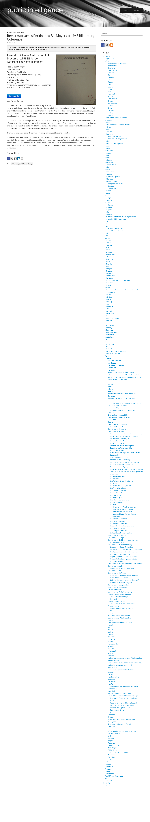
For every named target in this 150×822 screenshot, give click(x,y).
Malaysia (108, 264)
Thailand (108, 349)
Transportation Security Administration (124, 559)
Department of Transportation (118, 585)
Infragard (113, 599)
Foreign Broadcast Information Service (124, 410)
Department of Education (117, 535)
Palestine (108, 297)
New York (111, 684)
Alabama (111, 384)
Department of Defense (116, 431)
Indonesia (108, 214)
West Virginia (112, 748)
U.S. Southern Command (118, 523)
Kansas (110, 634)
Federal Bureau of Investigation (119, 597)
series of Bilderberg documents (41, 47)
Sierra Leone (112, 103)
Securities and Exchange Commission (121, 724)
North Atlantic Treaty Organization (117, 280)
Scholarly (108, 327)
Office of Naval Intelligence (122, 512)
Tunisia (110, 113)
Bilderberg (15, 164)
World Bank (109, 773)
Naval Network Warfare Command (124, 507)
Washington (112, 743)
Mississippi (112, 651)
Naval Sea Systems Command (122, 509)
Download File (14, 96)
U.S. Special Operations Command (122, 526)
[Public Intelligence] (35, 10)
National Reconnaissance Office (121, 464)
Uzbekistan (109, 762)
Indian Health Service (117, 542)
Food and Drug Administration (119, 615)
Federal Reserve (113, 606)
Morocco (111, 96)
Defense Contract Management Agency (124, 436)
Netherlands (109, 273)
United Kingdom (111, 363)
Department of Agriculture (117, 424)
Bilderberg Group (26, 164)
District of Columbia (115, 589)
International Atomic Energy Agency (121, 372)
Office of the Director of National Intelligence (124, 696)
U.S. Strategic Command (118, 528)
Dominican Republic (112, 176)
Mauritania (112, 94)
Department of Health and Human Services (123, 540)
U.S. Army (113, 483)
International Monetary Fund (115, 219)
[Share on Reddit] (15, 158)
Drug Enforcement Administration (122, 568)
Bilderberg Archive (15, 32)
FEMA (110, 611)
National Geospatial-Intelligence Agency (124, 462)
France (107, 193)
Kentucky (111, 637)
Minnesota (111, 648)
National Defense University (120, 460)
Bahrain (108, 122)
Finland (108, 191)
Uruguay (108, 759)
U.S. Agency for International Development (123, 731)
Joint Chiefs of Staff (117, 450)
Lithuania (108, 257)
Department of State (115, 571)
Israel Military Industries (116, 231)
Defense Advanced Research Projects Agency (126, 434)
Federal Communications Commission (121, 604)
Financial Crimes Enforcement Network (124, 575)
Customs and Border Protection (121, 547)
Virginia (110, 740)
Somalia (110, 106)
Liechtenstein (110, 254)
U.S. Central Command (118, 490)
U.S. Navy (113, 504)
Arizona (110, 389)
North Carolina (113, 689)
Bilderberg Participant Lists (117, 139)
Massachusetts (113, 644)
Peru (107, 304)
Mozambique (112, 99)
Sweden (108, 342)
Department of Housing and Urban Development (125, 563)
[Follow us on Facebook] (103, 45)
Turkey (107, 356)
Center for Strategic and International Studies (124, 403)
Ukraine (108, 358)
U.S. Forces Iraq (115, 495)
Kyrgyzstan (109, 245)
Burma (107, 148)
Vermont (111, 738)
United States (110, 382)
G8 (106, 195)
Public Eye (107, 783)
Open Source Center (117, 710)
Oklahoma (111, 714)
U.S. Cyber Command (119, 530)
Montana (111, 655)
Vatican (108, 764)
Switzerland (109, 344)
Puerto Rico (109, 313)
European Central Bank (116, 183)
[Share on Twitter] (11, 158)
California (111, 401)
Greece (107, 202)
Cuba (107, 167)
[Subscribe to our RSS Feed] (111, 45)
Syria (107, 346)
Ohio (109, 712)
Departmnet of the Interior (117, 587)
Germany (108, 200)
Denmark (108, 174)
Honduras (108, 207)
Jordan (107, 238)
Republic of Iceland (112, 318)
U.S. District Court (114, 733)
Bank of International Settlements (117, 124)
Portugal (108, 311)
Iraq (106, 224)
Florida (110, 613)
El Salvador (109, 179)
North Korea (109, 283)
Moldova (108, 271)
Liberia (110, 87)
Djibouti (111, 73)
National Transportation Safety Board (121, 670)
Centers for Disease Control (117, 405)
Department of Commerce (117, 429)
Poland (108, 308)
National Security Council (119, 752)
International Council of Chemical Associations (124, 375)
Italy (107, 233)
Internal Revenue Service (119, 578)
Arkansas (111, 391)
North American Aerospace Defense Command (126, 469)
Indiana (110, 632)
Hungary (108, 209)
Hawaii (110, 625)
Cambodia (109, 150)
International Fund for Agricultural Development (125, 377)
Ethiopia (111, 77)
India (107, 212)
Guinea (110, 82)
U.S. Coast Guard (116, 493)
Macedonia (109, 259)
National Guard (113, 660)
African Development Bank (117, 63)
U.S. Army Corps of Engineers (120, 486)
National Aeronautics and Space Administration (125, 658)
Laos (107, 247)
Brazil (107, 146)
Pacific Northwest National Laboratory (121, 719)
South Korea (109, 337)
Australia (108, 120)
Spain (107, 339)
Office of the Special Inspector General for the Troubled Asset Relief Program (126, 581)
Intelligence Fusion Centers (120, 554)
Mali (109, 91)
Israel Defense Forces (115, 228)
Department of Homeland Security (120, 545)
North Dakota (112, 691)
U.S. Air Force (114, 479)
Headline (108, 785)
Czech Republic (110, 172)
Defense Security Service (119, 443)
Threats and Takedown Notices (116, 351)
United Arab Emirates (113, 360)
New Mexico (112, 681)
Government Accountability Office (120, 622)
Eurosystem (112, 188)
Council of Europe (111, 165)
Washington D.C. (114, 745)
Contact (136, 10)
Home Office (112, 368)
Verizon (108, 769)
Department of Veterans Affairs (121, 448)
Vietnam (108, 771)
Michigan (108, 268)
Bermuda (108, 132)
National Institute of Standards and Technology (125, 663)
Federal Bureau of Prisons (117, 601)
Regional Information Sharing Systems (124, 556)
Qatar (107, 316)
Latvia (107, 250)
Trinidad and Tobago (112, 353)
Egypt (110, 75)
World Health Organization (117, 379)
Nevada (110, 674)
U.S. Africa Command (117, 476)
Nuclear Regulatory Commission (119, 693)
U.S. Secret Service (116, 561)
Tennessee (111, 726)
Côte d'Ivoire (112, 70)
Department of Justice (115, 566)
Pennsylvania (112, 722)
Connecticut (112, 419)
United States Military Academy (121, 533)
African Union (113, 65)
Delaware (111, 422)
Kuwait (108, 242)
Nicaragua (109, 278)
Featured (108, 781)
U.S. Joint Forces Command (119, 500)
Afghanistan (109, 58)
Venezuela (109, 766)
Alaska (110, 386)
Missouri (111, 653)
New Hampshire (113, 677)
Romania (108, 320)
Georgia (108, 198)
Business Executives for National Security (122, 398)
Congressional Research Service (119, 417)
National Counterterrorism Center (122, 705)
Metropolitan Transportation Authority (124, 686)
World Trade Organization (114, 776)
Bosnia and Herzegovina (114, 143)
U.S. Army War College (118, 488)
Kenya (110, 84)
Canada (108, 153)
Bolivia (107, 141)
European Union (111, 181)
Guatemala (109, 205)
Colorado (111, 412)
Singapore (109, 330)
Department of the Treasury (117, 573)
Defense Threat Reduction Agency (122, 445)
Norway (108, 285)
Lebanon (108, 252)
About (126, 10)
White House (112, 750)
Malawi (108, 261)
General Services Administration (119, 618)
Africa (107, 61)
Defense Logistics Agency (119, 441)
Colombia (108, 160)
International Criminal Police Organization (120, 216)
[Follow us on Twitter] (107, 45)
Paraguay (108, 301)
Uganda (110, 115)
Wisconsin (111, 755)
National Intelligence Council (120, 707)
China (107, 157)
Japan (107, 235)
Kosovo (108, 240)
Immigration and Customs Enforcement (124, 552)
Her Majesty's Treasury (116, 365)
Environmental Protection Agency (120, 592)
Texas (110, 729)
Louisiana (111, 639)
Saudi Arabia (109, 325)
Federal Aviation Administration (119, 594)
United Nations (110, 370)
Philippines (109, 306)
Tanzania (111, 110)
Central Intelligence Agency (118, 408)
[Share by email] (22, 158)
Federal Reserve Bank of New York (122, 608)
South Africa (109, 334)
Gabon (110, 80)
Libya (110, 89)
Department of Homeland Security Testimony (126, 549)
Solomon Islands (111, 332)
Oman (107, 287)
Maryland (111, 641)
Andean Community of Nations (116, 117)
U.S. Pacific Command (117, 521)
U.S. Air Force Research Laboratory (122, 481)
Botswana (111, 68)
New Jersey (112, 679)
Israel (107, 226)
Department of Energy (116, 538)
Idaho (110, 627)
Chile (107, 155)
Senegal (110, 101)
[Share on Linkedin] (18, 158)
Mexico (108, 266)
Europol (111, 186)
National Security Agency (119, 467)
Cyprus (107, 169)
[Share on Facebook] (8, 158)
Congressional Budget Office (118, 415)
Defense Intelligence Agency (120, 438)
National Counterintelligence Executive (124, 703)
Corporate (109, 162)
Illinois (110, 630)
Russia (107, 323)
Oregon (110, 717)
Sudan (110, 108)
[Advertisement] (49, 174)
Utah (109, 736)
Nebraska (111, 672)
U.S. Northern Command (118, 519)
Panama (108, 299)
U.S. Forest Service (116, 427)
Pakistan (108, 294)
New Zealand (110, 275)
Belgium (108, 129)
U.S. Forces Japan (116, 497)
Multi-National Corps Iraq (119, 457)
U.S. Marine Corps (116, 502)
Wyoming (111, 757)
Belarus (108, 127)
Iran (106, 221)
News (105, 778)
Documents (107, 56)
